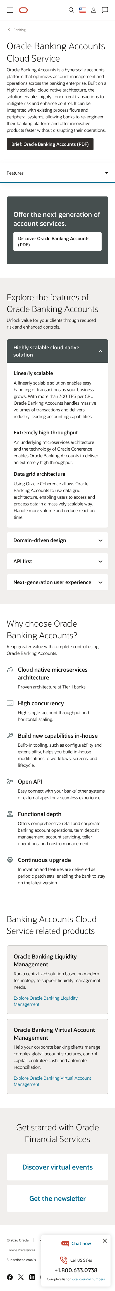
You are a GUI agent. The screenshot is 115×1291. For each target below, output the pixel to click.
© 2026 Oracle (17, 1240)
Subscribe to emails (21, 1259)
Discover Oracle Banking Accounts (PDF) (54, 241)
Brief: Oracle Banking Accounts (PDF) (50, 144)
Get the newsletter (57, 1198)
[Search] (71, 10)
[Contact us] (105, 10)
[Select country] (82, 10)
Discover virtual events (57, 1167)
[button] (10, 10)
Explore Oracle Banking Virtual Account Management (52, 1081)
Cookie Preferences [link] (21, 1250)
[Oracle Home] (23, 10)
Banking (19, 29)
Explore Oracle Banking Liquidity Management (46, 1001)
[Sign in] (93, 10)
